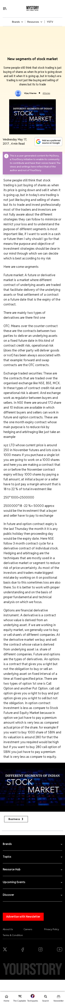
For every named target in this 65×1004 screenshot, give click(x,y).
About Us (8, 929)
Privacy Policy (51, 929)
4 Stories (46, 93)
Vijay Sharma (30, 93)
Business (14, 819)
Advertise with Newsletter (23, 916)
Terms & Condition (13, 935)
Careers (28, 929)
